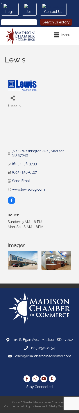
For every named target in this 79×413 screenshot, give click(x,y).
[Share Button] (13, 98)
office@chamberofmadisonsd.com (43, 356)
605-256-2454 (43, 348)
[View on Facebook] (11, 203)
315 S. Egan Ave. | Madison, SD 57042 (43, 340)
